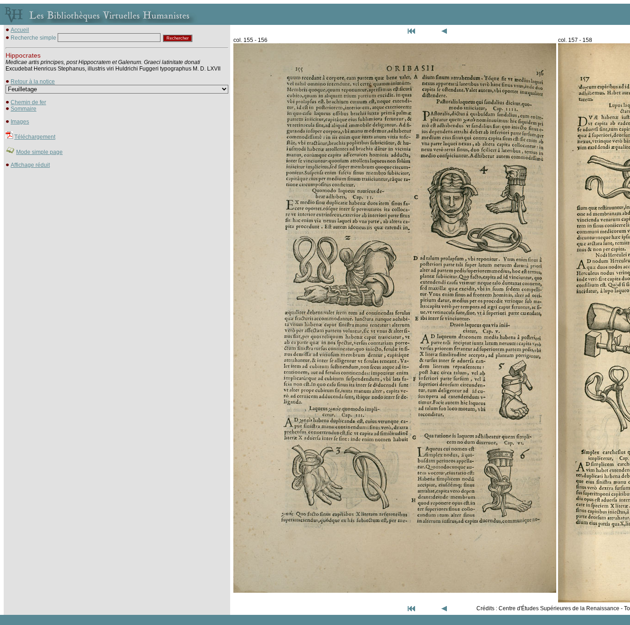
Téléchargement (34, 137)
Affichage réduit (30, 165)
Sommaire (23, 109)
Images (20, 121)
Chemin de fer (28, 102)
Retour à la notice (33, 81)
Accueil (20, 30)
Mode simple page (39, 152)
